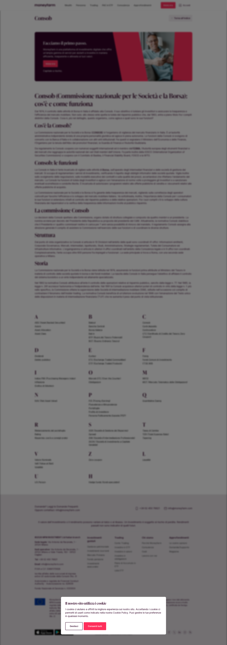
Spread (92, 434)
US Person (40, 482)
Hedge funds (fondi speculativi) (104, 482)
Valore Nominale (43, 459)
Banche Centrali (97, 326)
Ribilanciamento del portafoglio (50, 430)
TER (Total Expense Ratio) (156, 434)
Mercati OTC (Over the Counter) (105, 378)
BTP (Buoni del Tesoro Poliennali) (105, 337)
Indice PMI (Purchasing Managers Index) (55, 378)
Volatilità (39, 467)
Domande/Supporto (179, 547)
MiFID (145, 378)
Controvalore (149, 330)
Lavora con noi (149, 555)
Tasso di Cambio (151, 430)
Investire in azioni (123, 551)
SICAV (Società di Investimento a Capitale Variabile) (109, 443)
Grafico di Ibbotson (44, 385)
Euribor (92, 356)
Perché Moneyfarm (151, 543)
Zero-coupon (95, 459)
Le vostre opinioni (178, 543)
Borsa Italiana (95, 330)
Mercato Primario (96, 555)
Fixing (145, 356)
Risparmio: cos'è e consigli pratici (51, 438)
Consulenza (148, 547)
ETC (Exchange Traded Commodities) (107, 359)
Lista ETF (119, 570)
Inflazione (40, 382)
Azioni (38, 326)
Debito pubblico (42, 359)
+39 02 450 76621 (149, 508)
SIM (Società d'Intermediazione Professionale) (112, 438)
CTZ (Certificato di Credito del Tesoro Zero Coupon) (164, 335)
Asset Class (40, 333)
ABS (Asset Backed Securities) (50, 322)
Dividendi (39, 356)
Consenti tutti (95, 626)
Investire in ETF (122, 547)
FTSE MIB (148, 363)
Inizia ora (168, 5)
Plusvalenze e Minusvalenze (103, 404)
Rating (38, 434)
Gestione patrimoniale (98, 546)
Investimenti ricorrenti (98, 551)
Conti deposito (150, 326)
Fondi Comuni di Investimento (157, 359)
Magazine (174, 551)
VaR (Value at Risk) (44, 463)
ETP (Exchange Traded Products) (105, 363)
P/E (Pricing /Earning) (99, 400)
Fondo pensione (95, 559)
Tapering (147, 438)
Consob (146, 322)
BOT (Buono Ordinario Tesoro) (104, 341)
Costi (144, 551)
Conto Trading (122, 543)
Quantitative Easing (152, 400)
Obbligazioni (95, 382)
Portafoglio (94, 408)
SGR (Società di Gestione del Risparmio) (108, 430)
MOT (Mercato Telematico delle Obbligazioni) (165, 382)
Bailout (92, 322)
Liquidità (146, 459)
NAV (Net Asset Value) (46, 400)
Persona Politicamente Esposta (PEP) (107, 415)
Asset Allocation (43, 330)
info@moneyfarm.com (68, 510)
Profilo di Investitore (99, 412)
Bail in (92, 333)
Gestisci (74, 626)
